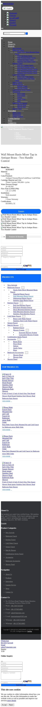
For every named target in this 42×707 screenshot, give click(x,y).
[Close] (2, 661)
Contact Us (12, 123)
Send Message (21, 269)
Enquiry (21, 211)
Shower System (18, 330)
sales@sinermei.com (17, 613)
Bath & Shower (13, 325)
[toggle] (2, 38)
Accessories (11, 339)
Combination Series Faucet (17, 337)
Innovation (9, 581)
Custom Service (11, 585)
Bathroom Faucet (13, 287)
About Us (9, 574)
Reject (11, 705)
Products (8, 578)
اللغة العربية (14, 18)
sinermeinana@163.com (19, 616)
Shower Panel (12, 359)
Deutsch (12, 20)
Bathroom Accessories (15, 352)
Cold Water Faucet (14, 316)
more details (11, 701)
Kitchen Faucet (12, 303)
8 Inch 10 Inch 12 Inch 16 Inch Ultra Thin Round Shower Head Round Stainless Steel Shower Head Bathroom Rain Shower (18, 396)
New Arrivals (12, 285)
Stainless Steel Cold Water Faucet (25, 79)
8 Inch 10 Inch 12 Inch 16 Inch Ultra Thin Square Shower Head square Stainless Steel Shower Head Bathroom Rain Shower (18, 484)
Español (12, 23)
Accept (4, 705)
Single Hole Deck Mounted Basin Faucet (27, 53)
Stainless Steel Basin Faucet (26, 61)
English (9, 8)
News (7, 588)
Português (13, 13)
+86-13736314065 (17, 609)
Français (12, 16)
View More (6, 401)
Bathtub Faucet (18, 328)
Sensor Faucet (12, 323)
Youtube (3, 523)
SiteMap (29, 631)
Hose (15, 350)
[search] (2, 28)
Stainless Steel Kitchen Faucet (27, 73)
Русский (12, 25)
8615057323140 (7, 643)
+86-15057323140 (17, 606)
